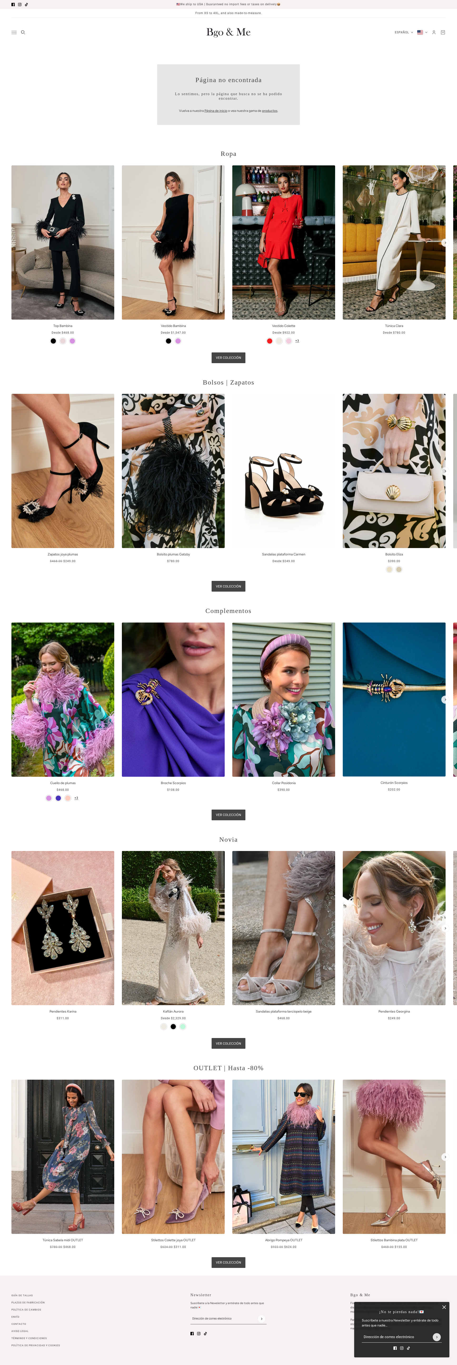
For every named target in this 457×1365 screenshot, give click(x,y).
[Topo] (399, 569)
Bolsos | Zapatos (228, 382)
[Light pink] (68, 798)
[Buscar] (23, 32)
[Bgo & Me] (228, 32)
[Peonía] (289, 341)
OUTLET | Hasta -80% (229, 1068)
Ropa (229, 153)
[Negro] (53, 341)
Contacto (18, 1324)
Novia (228, 839)
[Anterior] (12, 169)
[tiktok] (26, 4)
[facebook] (13, 4)
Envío (15, 1317)
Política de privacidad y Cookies (35, 1345)
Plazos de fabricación (28, 1302)
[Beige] (389, 569)
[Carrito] (443, 32)
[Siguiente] (445, 243)
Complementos (228, 610)
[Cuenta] (434, 32)
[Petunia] (58, 798)
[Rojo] (270, 341)
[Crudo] (279, 341)
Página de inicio (215, 111)
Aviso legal (20, 1331)
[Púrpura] (72, 341)
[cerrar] (444, 1307)
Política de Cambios (26, 1309)
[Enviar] (437, 1337)
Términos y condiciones (29, 1338)
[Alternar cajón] (14, 32)
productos (270, 111)
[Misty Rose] (63, 341)
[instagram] (19, 4)
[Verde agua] (183, 1026)
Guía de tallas (22, 1295)
